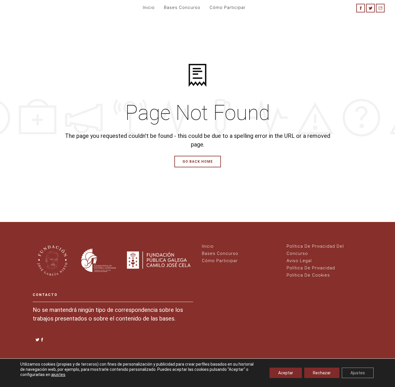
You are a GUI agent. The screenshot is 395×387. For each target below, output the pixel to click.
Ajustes (357, 373)
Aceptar (285, 373)
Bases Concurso (182, 7)
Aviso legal (299, 260)
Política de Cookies (308, 275)
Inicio (149, 7)
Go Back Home (197, 162)
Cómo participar (228, 7)
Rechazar (322, 373)
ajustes (58, 374)
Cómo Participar (220, 260)
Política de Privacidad (311, 268)
